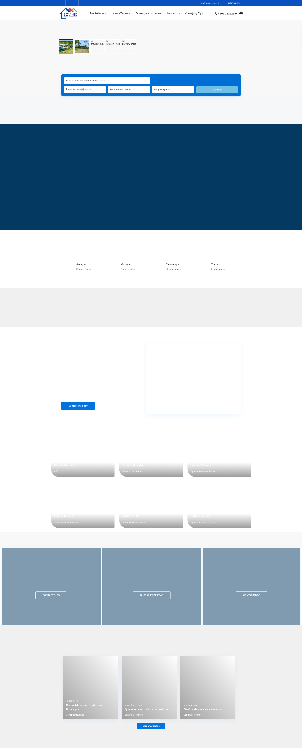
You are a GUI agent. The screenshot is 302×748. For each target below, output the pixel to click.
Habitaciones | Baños (120, 89)
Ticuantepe (172, 264)
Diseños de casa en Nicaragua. (203, 709)
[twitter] (69, 3)
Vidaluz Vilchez (200, 516)
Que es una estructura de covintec (147, 709)
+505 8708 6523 (233, 3)
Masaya (125, 264)
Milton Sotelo (131, 516)
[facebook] (62, 3)
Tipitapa (216, 264)
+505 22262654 (228, 13)
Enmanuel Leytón (133, 465)
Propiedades (97, 13)
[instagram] (75, 3)
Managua (81, 264)
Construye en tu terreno (149, 13)
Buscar (218, 89)
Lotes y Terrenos (121, 13)
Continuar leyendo (75, 715)
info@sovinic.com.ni (209, 3)
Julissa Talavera (201, 465)
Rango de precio (162, 89)
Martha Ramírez (64, 516)
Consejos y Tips (194, 13)
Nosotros (172, 13)
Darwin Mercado (64, 465)
